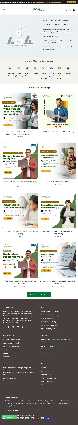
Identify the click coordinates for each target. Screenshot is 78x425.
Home (43, 368)
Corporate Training (48, 322)
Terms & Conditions (48, 378)
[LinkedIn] (22, 327)
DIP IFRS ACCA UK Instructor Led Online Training (58, 132)
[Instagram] (8, 327)
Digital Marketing (47, 318)
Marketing (7, 353)
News (43, 385)
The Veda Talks (46, 353)
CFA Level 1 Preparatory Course (58, 182)
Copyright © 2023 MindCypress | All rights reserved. (19, 415)
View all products (39, 294)
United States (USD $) (11, 410)
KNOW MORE (71, 2)
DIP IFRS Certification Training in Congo (44, 403)
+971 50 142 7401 (11, 374)
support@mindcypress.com (52, 348)
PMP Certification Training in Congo (61, 401)
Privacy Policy (46, 381)
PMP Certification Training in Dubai (15, 401)
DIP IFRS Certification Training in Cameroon (18, 403)
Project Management (49, 325)
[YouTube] (18, 327)
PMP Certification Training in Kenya (38, 401)
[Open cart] (74, 9)
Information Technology (50, 311)
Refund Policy (46, 375)
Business (6, 357)
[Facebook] (4, 327)
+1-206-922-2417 (50, 342)
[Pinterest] (13, 327)
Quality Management (49, 329)
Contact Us (45, 371)
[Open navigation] (4, 9)
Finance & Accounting (49, 315)
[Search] (70, 10)
